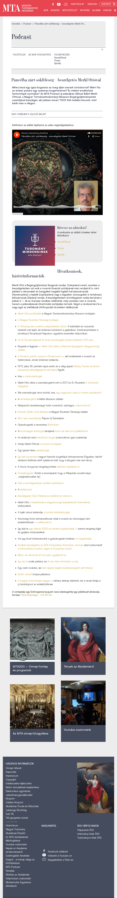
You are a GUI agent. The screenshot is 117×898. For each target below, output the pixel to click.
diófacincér (26, 489)
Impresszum (12, 775)
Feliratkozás (62, 54)
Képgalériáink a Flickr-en (60, 859)
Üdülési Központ (14, 802)
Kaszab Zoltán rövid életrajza (33, 411)
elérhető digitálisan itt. (68, 466)
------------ (12, 821)
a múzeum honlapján (50, 443)
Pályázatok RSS (85, 829)
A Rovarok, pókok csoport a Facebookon (39, 356)
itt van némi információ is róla (62, 561)
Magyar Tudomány (15, 829)
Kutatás (85, 10)
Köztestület (70, 10)
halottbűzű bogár (46, 437)
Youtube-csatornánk (16, 844)
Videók (107, 10)
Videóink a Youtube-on (60, 855)
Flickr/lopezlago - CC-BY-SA (36, 594)
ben (53, 424)
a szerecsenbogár (32, 376)
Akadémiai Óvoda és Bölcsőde (22, 806)
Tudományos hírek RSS (89, 837)
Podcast (27, 23)
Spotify (57, 63)
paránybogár (42, 450)
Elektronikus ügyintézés (18, 791)
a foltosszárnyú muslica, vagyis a (44, 548)
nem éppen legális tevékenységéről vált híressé (67, 567)
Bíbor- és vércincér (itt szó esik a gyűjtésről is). (42, 555)
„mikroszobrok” (83, 405)
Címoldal (15, 23)
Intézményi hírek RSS (88, 833)
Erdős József (25, 574)
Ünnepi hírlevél (13, 767)
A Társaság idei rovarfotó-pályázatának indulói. (42, 326)
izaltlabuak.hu (44, 522)
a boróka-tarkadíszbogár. (57, 512)
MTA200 (55, 10)
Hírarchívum (12, 825)
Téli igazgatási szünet (17, 817)
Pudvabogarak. (26, 473)
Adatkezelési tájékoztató (19, 783)
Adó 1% (10, 813)
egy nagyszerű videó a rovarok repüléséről (78, 392)
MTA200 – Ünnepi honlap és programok (30, 668)
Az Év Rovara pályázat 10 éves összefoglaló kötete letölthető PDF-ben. (56, 339)
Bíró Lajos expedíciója (29, 418)
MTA (46, 10)
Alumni (96, 10)
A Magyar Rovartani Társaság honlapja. (38, 319)
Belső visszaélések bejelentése (22, 787)
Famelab (10, 870)
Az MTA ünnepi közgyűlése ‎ (30, 733)
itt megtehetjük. (84, 538)
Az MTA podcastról (39, 54)
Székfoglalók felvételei (17, 855)
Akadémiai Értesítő (15, 833)
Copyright (11, 779)
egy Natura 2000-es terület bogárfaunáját (51, 528)
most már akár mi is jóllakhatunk (71, 431)
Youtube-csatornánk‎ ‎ (77, 729)
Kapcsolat (77, 4)
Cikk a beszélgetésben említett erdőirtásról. (41, 483)
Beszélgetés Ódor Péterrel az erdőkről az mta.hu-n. (45, 495)
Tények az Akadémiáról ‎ (79, 666)
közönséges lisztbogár (32, 431)
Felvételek (19, 54)
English (92, 4)
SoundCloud (60, 57)
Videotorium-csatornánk (18, 878)
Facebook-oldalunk (58, 851)
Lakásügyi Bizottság (16, 810)
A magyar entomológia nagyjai (34, 580)
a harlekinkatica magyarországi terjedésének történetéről (60, 502)
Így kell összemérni (28, 456)
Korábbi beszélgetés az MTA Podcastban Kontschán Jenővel (50, 545)
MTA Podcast (13, 866)
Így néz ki (23, 561)
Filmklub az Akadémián (18, 874)
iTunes (57, 60)
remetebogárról (28, 398)
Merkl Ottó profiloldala (29, 313)
